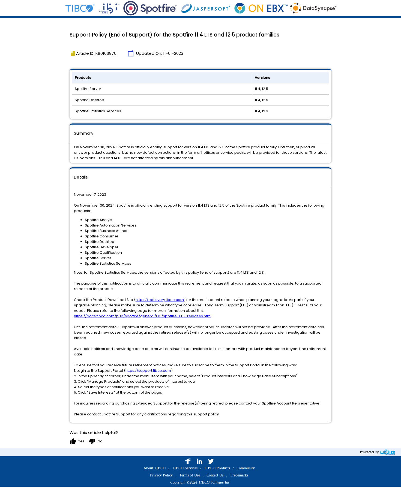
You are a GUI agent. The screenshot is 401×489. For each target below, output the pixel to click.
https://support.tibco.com (148, 370)
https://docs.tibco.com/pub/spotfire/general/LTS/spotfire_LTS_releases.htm (142, 316)
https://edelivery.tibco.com (160, 299)
